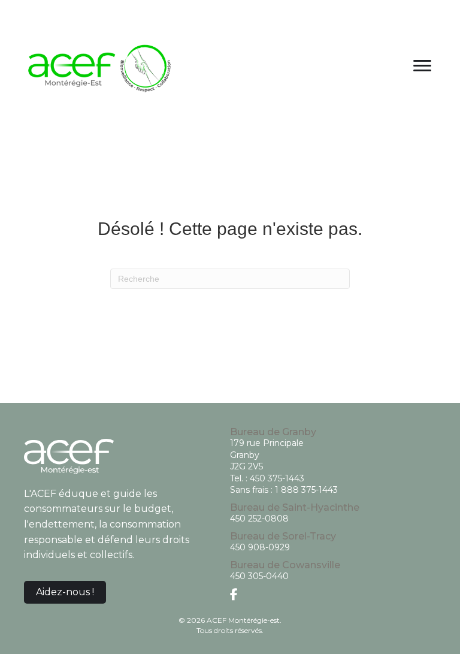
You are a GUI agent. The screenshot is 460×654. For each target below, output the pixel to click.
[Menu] (422, 66)
